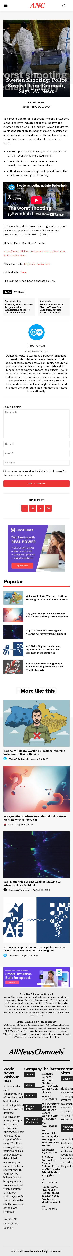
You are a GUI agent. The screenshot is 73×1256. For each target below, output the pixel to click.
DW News (39, 102)
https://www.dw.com (37, 264)
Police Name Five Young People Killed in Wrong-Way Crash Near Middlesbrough (44, 667)
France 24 (47, 1096)
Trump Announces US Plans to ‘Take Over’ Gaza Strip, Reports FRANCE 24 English (51, 308)
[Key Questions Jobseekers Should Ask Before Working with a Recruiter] (13, 615)
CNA (10, 824)
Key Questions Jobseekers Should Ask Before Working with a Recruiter (47, 615)
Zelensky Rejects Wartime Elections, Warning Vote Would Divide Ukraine (47, 597)
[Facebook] (24, 508)
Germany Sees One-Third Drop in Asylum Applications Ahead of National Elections (19, 308)
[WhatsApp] (48, 508)
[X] (32, 508)
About (29, 1074)
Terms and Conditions (32, 1121)
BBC (43, 1206)
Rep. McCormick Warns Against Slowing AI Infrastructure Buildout (46, 632)
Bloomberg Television (19, 890)
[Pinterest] (40, 508)
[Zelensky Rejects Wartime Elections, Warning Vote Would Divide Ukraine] (13, 598)
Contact (30, 1095)
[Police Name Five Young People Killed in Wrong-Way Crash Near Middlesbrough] (13, 667)
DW (36, 73)
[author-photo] (5, 759)
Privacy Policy (30, 1107)
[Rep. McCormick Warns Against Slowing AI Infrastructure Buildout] (13, 632)
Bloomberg (48, 1150)
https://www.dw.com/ (36, 351)
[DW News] (36, 332)
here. (24, 272)
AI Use (29, 1085)
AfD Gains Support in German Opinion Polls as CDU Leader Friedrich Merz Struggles (43, 649)
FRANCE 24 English (18, 759)
